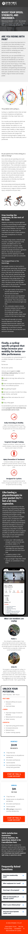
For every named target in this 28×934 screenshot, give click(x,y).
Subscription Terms (10, 926)
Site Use (20, 926)
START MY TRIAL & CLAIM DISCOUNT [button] (14, 775)
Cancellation (17, 928)
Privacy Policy (8, 928)
